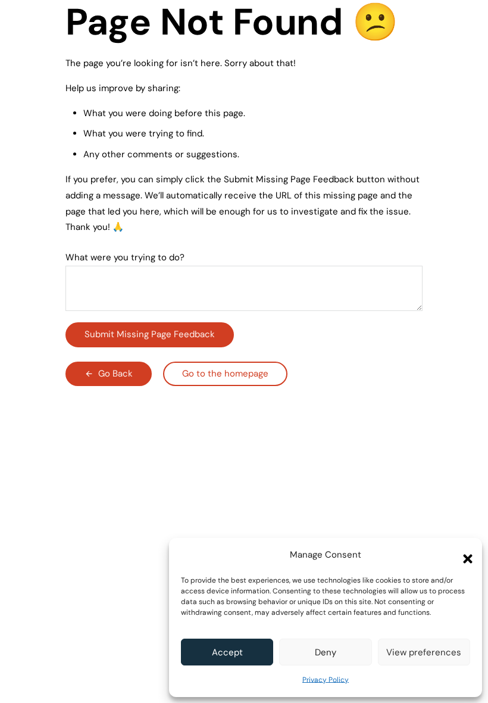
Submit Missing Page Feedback (150, 334)
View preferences (423, 652)
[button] (464, 555)
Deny (325, 652)
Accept (227, 652)
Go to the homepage (225, 374)
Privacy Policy (325, 680)
